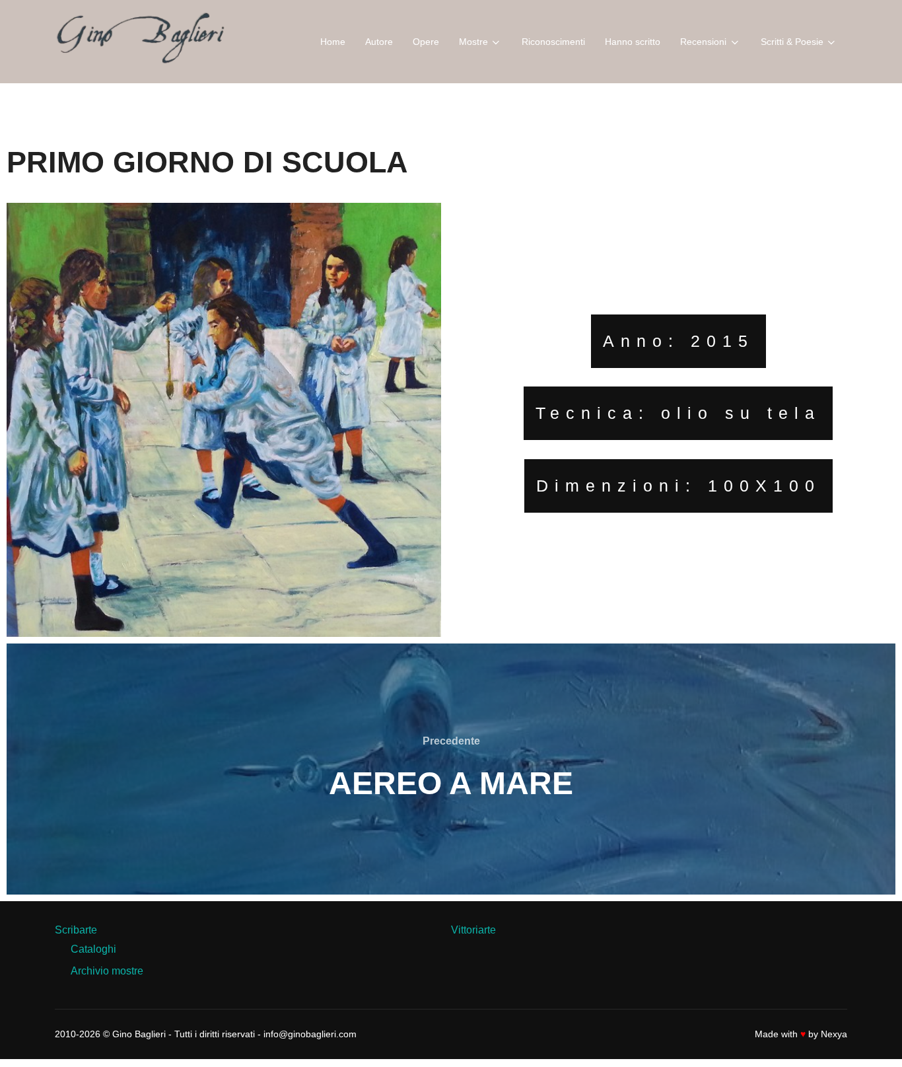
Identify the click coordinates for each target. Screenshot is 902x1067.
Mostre (473, 41)
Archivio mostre (107, 970)
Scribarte (76, 930)
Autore (379, 41)
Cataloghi (93, 949)
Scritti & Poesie (792, 41)
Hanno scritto (632, 41)
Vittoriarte (473, 930)
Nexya (834, 1034)
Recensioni (703, 41)
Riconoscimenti (553, 41)
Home (332, 41)
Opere (426, 41)
